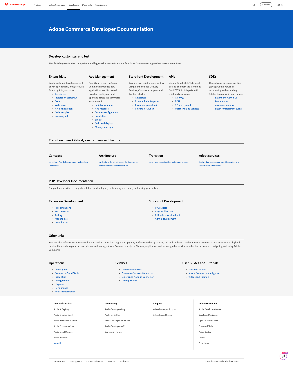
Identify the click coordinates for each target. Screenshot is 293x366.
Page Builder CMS (164, 211)
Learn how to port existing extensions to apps (168, 162)
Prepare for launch (144, 108)
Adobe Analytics (61, 337)
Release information (65, 291)
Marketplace (61, 218)
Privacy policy (75, 361)
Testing (58, 215)
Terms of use (59, 361)
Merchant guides (197, 269)
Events (58, 101)
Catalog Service (129, 280)
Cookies (111, 361)
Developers (74, 5)
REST (177, 101)
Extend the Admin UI (226, 97)
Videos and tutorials (198, 276)
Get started (60, 93)
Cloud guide (61, 269)
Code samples (62, 112)
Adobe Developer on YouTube (117, 320)
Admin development (165, 218)
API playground (183, 104)
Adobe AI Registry (61, 309)
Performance (61, 287)
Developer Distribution (208, 315)
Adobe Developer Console (210, 309)
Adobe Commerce (57, 5)
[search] (253, 5)
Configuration (62, 280)
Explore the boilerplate (147, 101)
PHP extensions (63, 207)
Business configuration (106, 112)
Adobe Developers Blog (115, 309)
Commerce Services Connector (137, 273)
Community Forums (113, 332)
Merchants (87, 5)
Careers (202, 337)
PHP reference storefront (167, 215)
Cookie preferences (95, 361)
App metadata (102, 108)
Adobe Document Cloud (64, 326)
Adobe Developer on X (114, 326)
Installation (100, 115)
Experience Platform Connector (138, 276)
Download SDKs (206, 326)
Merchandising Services (187, 108)
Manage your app (104, 126)
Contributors (61, 222)
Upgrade (59, 284)
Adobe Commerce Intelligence (203, 273)
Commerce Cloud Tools (67, 273)
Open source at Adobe (208, 320)
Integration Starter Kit (66, 97)
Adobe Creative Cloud (63, 315)
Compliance (204, 343)
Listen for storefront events (228, 108)
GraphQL (179, 97)
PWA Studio (161, 207)
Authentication (205, 332)
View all (57, 343)
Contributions (101, 5)
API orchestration (64, 108)
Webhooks (60, 104)
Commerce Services (131, 269)
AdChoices (124, 361)
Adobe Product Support (163, 315)
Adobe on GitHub (112, 315)
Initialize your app (104, 104)
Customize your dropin (146, 104)
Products (37, 5)
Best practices (62, 211)
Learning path (62, 115)
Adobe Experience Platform (66, 320)
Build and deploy (103, 123)
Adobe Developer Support (164, 309)
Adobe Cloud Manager (63, 332)
